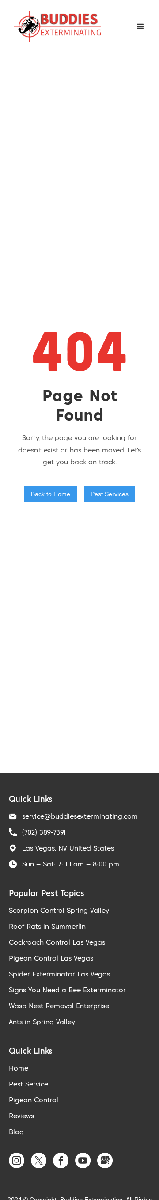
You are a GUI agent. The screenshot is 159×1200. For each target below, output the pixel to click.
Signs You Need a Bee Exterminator (67, 989)
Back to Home (50, 493)
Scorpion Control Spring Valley (59, 910)
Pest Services (110, 493)
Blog (16, 1131)
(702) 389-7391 (44, 832)
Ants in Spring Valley (42, 1021)
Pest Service (28, 1083)
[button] (140, 26)
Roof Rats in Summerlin (47, 926)
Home (18, 1067)
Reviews (21, 1115)
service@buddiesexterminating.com (80, 816)
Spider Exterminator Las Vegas (59, 973)
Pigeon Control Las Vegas (51, 957)
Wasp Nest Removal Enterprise (59, 1005)
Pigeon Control (33, 1099)
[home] (55, 26)
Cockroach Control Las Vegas (57, 942)
